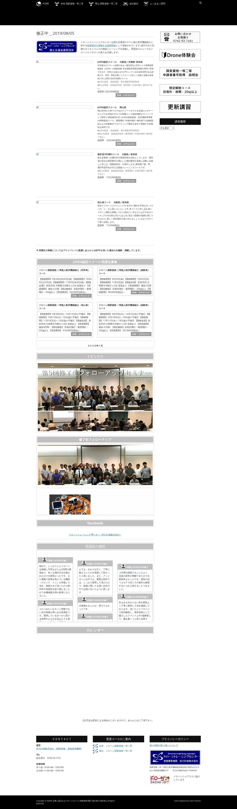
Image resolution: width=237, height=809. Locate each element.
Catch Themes (195, 801)
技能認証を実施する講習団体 (101, 45)
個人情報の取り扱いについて (164, 745)
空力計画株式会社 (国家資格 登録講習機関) (58, 748)
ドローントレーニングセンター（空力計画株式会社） (95, 534)
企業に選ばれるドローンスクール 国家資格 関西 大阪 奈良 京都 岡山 (80, 801)
